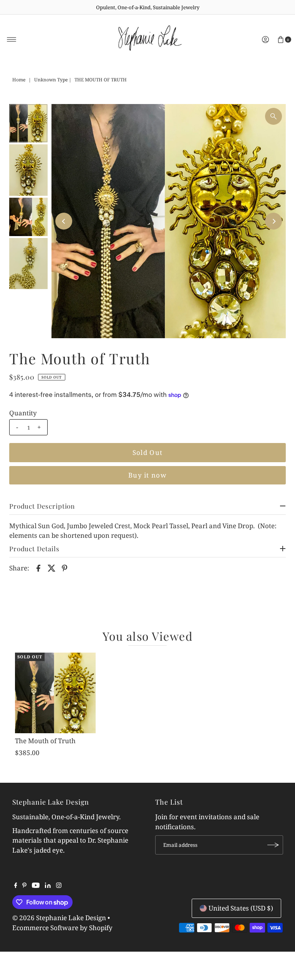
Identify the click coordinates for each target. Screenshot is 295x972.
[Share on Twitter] (51, 568)
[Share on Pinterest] (64, 568)
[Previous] (63, 221)
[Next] (273, 221)
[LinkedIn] (48, 885)
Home (18, 79)
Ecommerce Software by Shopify (62, 927)
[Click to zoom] (273, 116)
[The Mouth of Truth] (55, 693)
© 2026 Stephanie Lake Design (59, 917)
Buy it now (147, 475)
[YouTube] (36, 885)
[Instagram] (58, 885)
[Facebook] (15, 885)
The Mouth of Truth (45, 740)
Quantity (23, 413)
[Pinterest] (24, 885)
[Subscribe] (273, 845)
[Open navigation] (12, 39)
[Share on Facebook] (38, 568)
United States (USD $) (241, 908)
